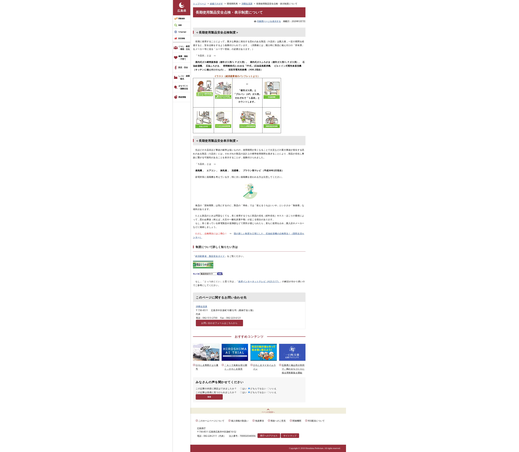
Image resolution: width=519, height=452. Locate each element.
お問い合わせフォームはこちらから (219, 323)
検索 (180, 25)
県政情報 (182, 97)
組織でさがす (216, 3)
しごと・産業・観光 (184, 77)
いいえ (273, 388)
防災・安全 (183, 67)
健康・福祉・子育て (183, 57)
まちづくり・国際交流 (183, 87)
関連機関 (296, 420)
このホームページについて (211, 420)
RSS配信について (316, 420)
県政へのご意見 (278, 420)
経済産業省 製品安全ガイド (210, 256)
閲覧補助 (181, 18)
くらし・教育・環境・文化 (184, 47)
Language (182, 32)
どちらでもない (258, 388)
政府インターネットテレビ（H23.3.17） (259, 281)
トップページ (199, 3)
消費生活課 (247, 3)
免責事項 (259, 420)
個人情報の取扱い (239, 420)
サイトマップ (289, 435)
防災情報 (181, 38)
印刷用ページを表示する (269, 21)
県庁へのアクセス (268, 435)
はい (244, 388)
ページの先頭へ (268, 412)
